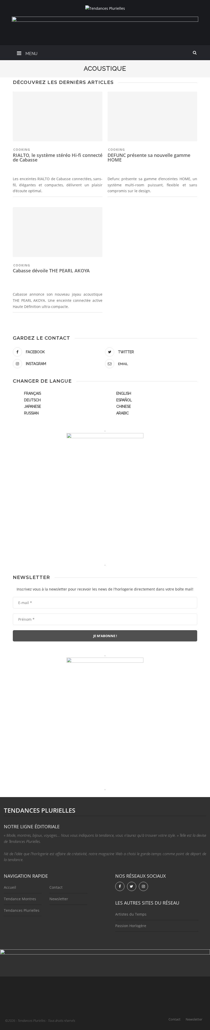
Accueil (10, 887)
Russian (31, 413)
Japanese (32, 406)
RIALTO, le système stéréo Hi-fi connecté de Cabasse (57, 157)
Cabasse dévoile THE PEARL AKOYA (51, 270)
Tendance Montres (20, 898)
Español (124, 400)
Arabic (122, 413)
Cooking (21, 149)
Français (32, 393)
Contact (55, 887)
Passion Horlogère (130, 925)
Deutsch (32, 400)
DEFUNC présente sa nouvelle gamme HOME (149, 157)
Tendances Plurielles (21, 910)
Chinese (123, 406)
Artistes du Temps (130, 914)
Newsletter (58, 898)
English (123, 393)
